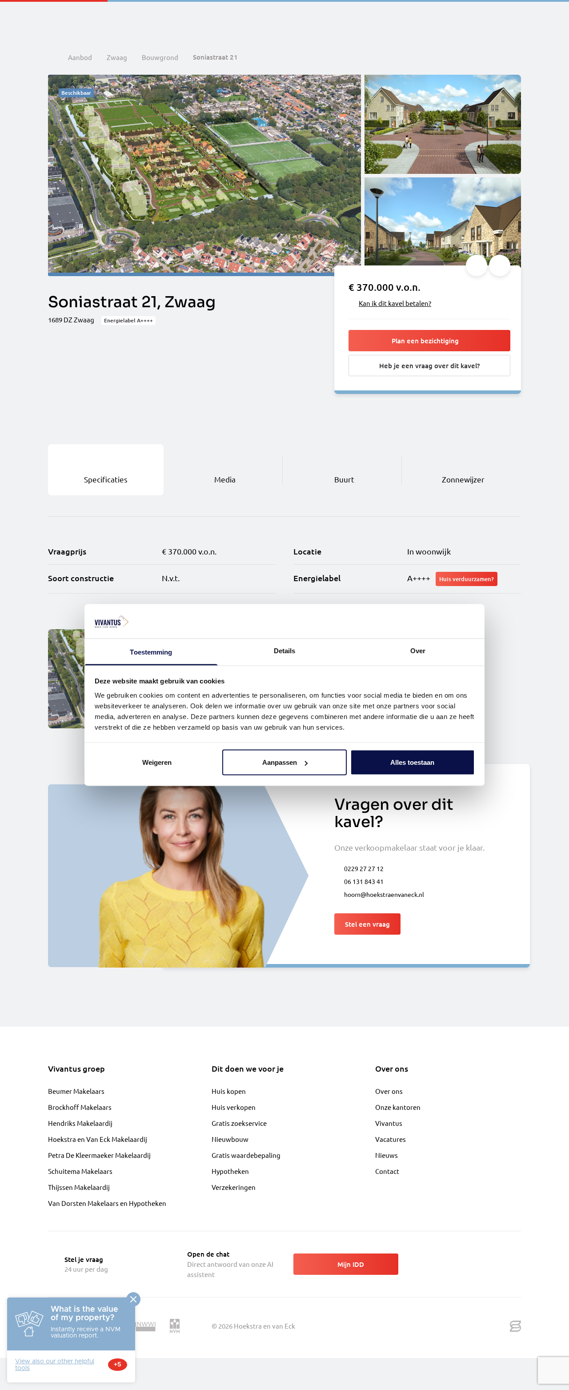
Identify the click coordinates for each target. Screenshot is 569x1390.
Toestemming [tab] (151, 651)
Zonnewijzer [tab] (463, 479)
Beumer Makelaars (76, 1091)
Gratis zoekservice (239, 1123)
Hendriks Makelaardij (80, 1123)
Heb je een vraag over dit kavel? (429, 365)
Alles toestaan (412, 762)
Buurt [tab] (344, 479)
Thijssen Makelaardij (79, 1187)
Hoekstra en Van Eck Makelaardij (97, 1139)
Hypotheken (230, 1171)
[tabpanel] (284, 566)
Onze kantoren (398, 1107)
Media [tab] (225, 479)
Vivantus (388, 1123)
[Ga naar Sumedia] (515, 1326)
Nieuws (386, 1155)
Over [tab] (417, 650)
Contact (387, 1171)
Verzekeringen (234, 1187)
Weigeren (157, 762)
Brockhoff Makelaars (80, 1107)
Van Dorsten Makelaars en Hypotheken (107, 1203)
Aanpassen (279, 762)
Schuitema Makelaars (80, 1171)
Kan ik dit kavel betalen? (395, 303)
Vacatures (390, 1139)
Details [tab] (285, 650)
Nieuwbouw (230, 1139)
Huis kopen (229, 1091)
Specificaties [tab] (106, 479)
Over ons (389, 1091)
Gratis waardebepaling (246, 1155)
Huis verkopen (234, 1107)
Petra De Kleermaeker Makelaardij (99, 1155)
